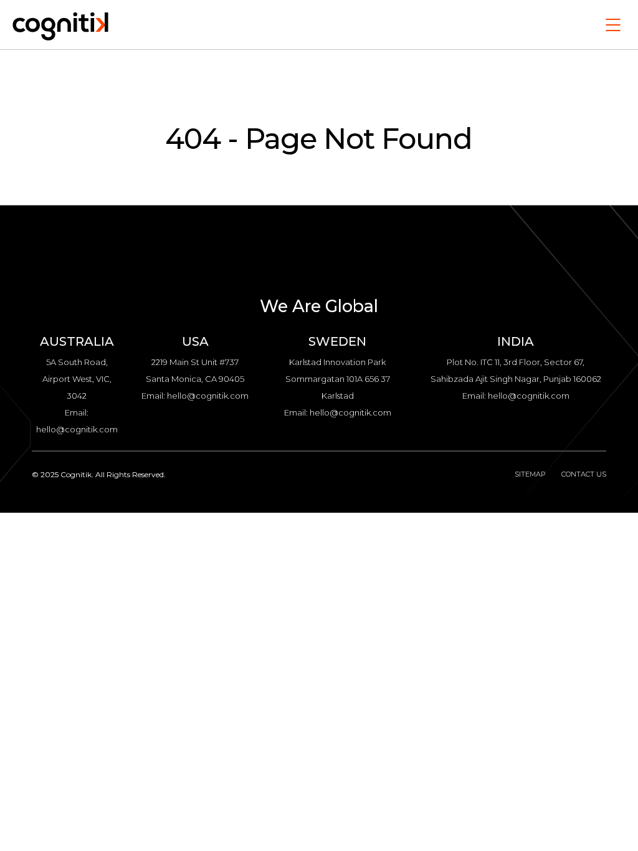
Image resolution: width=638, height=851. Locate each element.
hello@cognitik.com (77, 429)
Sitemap (530, 474)
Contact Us (583, 474)
